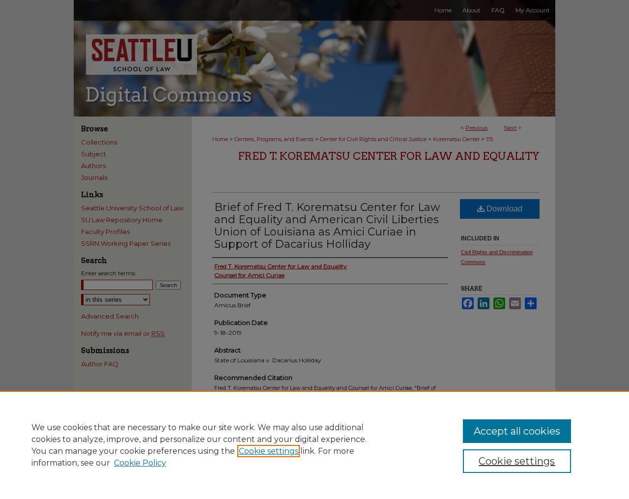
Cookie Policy (140, 463)
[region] (314, 445)
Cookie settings (268, 451)
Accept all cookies (517, 431)
